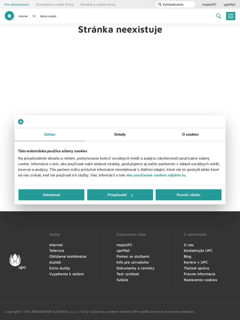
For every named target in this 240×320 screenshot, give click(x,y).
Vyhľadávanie (173, 4)
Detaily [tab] (120, 134)
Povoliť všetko (188, 195)
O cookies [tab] (190, 134)
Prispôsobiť (117, 195)
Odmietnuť (51, 195)
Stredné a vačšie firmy (98, 4)
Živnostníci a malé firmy (55, 4)
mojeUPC (209, 4)
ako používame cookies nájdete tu (155, 175)
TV (34, 16)
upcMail (229, 4)
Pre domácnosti (17, 4)
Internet (23, 16)
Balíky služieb (48, 16)
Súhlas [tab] (50, 134)
